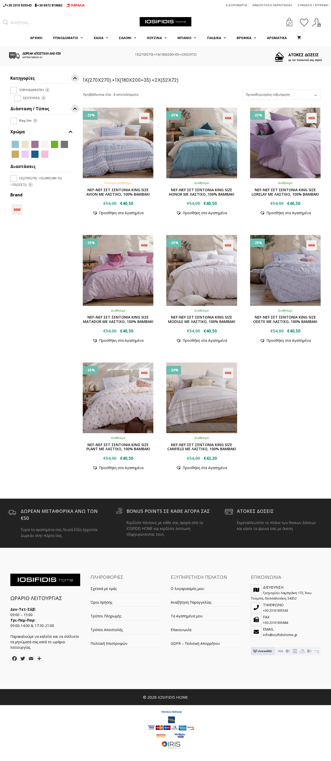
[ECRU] (45, 144)
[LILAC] (25, 153)
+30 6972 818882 (49, 5)
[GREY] (64, 144)
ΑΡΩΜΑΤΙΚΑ (277, 38)
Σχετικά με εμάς (104, 588)
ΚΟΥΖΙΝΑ (154, 38)
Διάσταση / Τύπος (29, 109)
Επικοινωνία (181, 629)
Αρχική (36, 38)
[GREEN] (54, 144)
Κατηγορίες (22, 78)
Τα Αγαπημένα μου (187, 616)
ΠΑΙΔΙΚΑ (214, 38)
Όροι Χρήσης (101, 602)
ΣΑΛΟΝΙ (125, 38)
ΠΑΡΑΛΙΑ (77, 5)
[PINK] (45, 153)
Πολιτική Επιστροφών (109, 643)
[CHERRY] (35, 144)
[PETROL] (35, 153)
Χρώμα (17, 131)
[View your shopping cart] (299, 38)
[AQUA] (15, 144)
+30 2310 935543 (19, 5)
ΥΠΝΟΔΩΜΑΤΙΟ (65, 38)
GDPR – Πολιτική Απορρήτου (195, 643)
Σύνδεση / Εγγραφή (313, 5)
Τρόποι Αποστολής (107, 629)
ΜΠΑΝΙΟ (184, 38)
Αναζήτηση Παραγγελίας (272, 5)
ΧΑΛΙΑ (98, 38)
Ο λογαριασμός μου (187, 588)
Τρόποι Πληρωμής (106, 616)
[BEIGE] (25, 144)
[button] (118, 213)
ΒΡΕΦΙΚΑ (244, 38)
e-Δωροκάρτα (236, 5)
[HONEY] (15, 153)
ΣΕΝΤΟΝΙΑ (31, 98)
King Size (25, 120)
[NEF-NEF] (17, 208)
